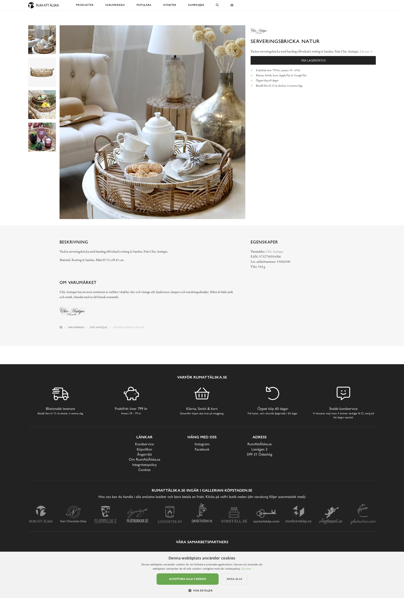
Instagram (202, 444)
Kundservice (144, 444)
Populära (144, 5)
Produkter (84, 5)
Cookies (144, 469)
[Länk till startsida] (61, 327)
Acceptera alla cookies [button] (187, 579)
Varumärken (115, 5)
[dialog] (202, 575)
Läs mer (246, 568)
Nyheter (169, 5)
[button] (202, 590)
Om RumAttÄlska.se (144, 459)
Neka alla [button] (234, 579)
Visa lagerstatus (313, 60)
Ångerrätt (144, 454)
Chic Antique (274, 251)
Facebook (202, 449)
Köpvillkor (144, 449)
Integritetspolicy (144, 464)
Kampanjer (196, 5)
